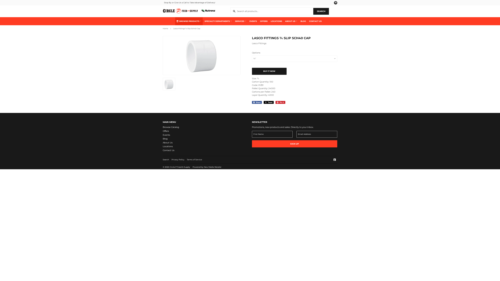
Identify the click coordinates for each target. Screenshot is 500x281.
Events (253, 21)
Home (165, 28)
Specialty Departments (217, 21)
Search (323, 11)
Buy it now (269, 71)
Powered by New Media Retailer (207, 167)
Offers (264, 21)
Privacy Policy (177, 160)
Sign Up (294, 144)
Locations (276, 21)
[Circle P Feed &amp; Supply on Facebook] (335, 160)
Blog (303, 21)
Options (256, 53)
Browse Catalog (171, 127)
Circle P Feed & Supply (180, 167)
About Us (290, 21)
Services (240, 21)
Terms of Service (194, 160)
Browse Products (189, 21)
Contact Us (315, 21)
